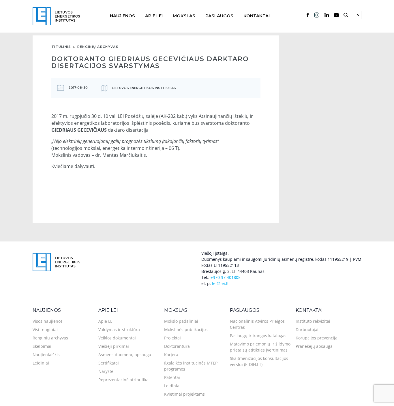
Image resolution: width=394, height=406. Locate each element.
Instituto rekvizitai (313, 321)
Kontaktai (256, 15)
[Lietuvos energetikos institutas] (56, 15)
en (357, 15)
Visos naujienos (48, 321)
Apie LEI (154, 15)
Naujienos (122, 15)
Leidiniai (41, 363)
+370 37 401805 (226, 277)
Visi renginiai (45, 329)
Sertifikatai (108, 363)
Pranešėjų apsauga (314, 346)
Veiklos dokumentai (117, 338)
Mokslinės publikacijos (186, 329)
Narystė (105, 371)
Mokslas (184, 15)
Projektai (172, 338)
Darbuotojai (307, 329)
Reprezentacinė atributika (123, 379)
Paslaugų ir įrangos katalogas (258, 335)
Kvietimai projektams (184, 394)
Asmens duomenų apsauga (124, 354)
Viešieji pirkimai (113, 346)
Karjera (171, 354)
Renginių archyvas (98, 47)
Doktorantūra (177, 346)
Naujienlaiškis (46, 354)
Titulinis (61, 47)
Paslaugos (219, 15)
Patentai (172, 377)
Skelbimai (42, 346)
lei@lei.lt (220, 283)
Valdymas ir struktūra (119, 329)
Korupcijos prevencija (316, 338)
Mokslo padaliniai (181, 321)
